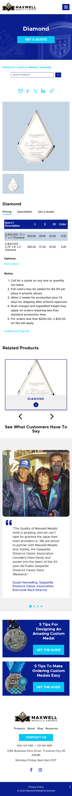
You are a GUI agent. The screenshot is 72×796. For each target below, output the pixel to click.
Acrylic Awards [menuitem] (27, 67)
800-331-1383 (25, 745)
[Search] (58, 74)
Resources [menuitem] (52, 728)
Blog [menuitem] (40, 728)
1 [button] (30, 606)
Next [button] (52, 416)
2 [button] (34, 606)
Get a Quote (36, 39)
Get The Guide (48, 650)
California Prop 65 (16, 331)
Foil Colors (11, 263)
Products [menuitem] (9, 67)
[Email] (20, 92)
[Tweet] (35, 92)
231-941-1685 (44, 745)
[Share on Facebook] (27, 92)
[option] (36, 136)
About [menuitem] (31, 728)
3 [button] (38, 606)
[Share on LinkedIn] (43, 92)
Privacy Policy (36, 787)
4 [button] (42, 606)
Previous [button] (20, 416)
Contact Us (36, 737)
